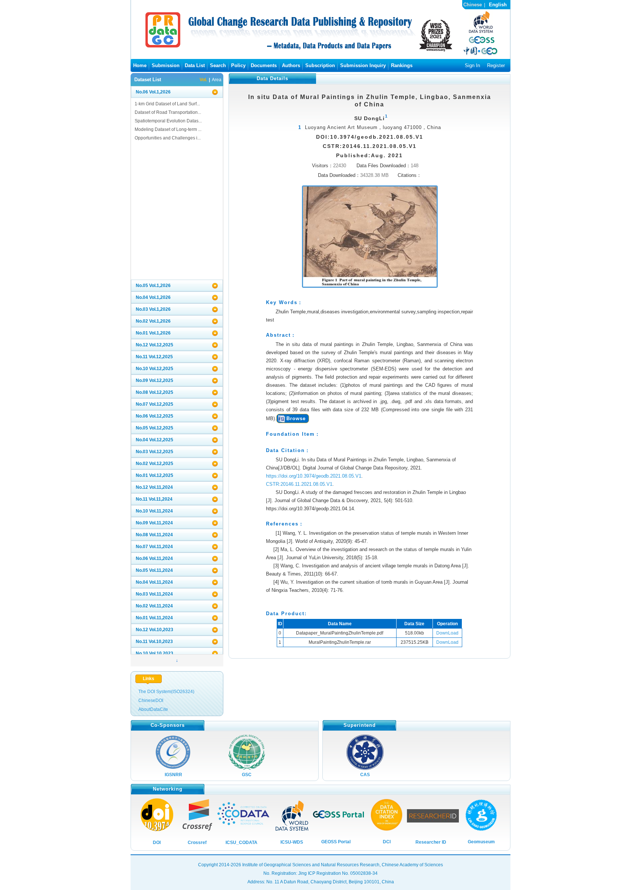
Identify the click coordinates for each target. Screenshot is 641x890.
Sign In (472, 65)
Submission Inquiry (363, 65)
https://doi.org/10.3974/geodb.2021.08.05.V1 (313, 476)
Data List (195, 65)
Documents (264, 65)
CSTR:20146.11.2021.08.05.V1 (299, 484)
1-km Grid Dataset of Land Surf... (167, 103)
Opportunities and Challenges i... (168, 138)
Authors (291, 65)
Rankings (401, 65)
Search (218, 65)
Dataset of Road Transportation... (168, 112)
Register (496, 65)
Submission (166, 65)
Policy (238, 65)
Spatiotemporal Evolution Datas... (168, 120)
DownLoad (447, 633)
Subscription (320, 65)
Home (140, 65)
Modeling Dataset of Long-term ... (168, 129)
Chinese (472, 4)
